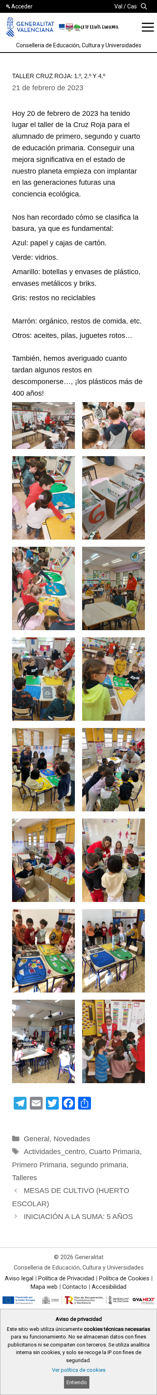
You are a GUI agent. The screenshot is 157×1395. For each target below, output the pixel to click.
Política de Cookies (124, 1278)
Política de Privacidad (66, 1278)
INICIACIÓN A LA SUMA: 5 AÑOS (78, 1217)
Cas (132, 6)
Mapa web (44, 1286)
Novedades (72, 1139)
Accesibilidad (109, 1286)
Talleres (24, 1178)
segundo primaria (98, 1165)
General (37, 1139)
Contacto (74, 1286)
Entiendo (76, 1382)
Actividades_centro (54, 1152)
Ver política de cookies (78, 1370)
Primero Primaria (39, 1165)
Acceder (22, 6)
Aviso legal (19, 1278)
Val (118, 6)
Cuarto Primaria (114, 1152)
